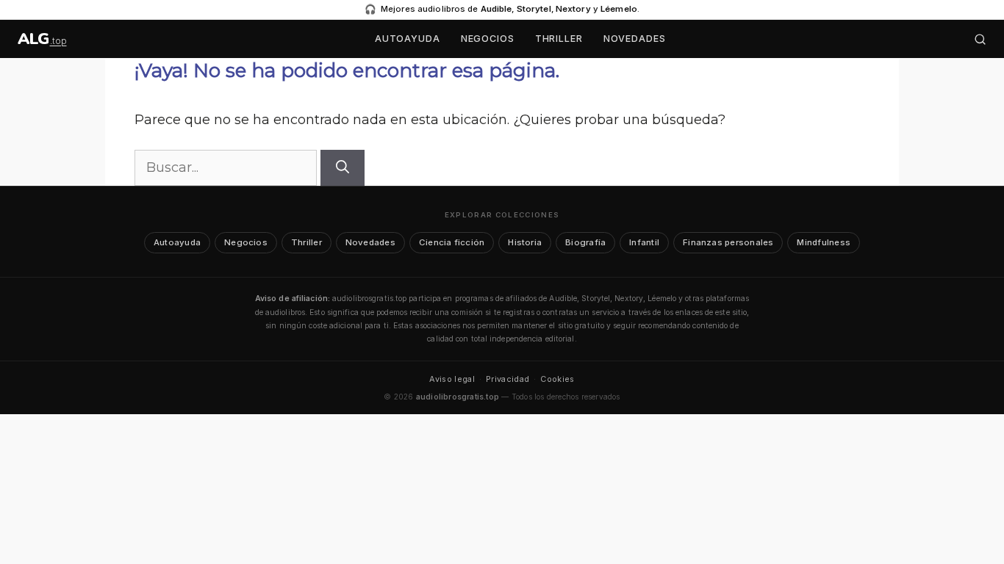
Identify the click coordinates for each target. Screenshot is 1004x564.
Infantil (644, 242)
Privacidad (507, 379)
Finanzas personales (728, 242)
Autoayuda (407, 38)
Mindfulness (823, 242)
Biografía (585, 242)
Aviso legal (452, 379)
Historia (525, 242)
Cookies (557, 379)
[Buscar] (980, 39)
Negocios (487, 38)
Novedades (634, 38)
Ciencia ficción (451, 242)
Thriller (559, 38)
